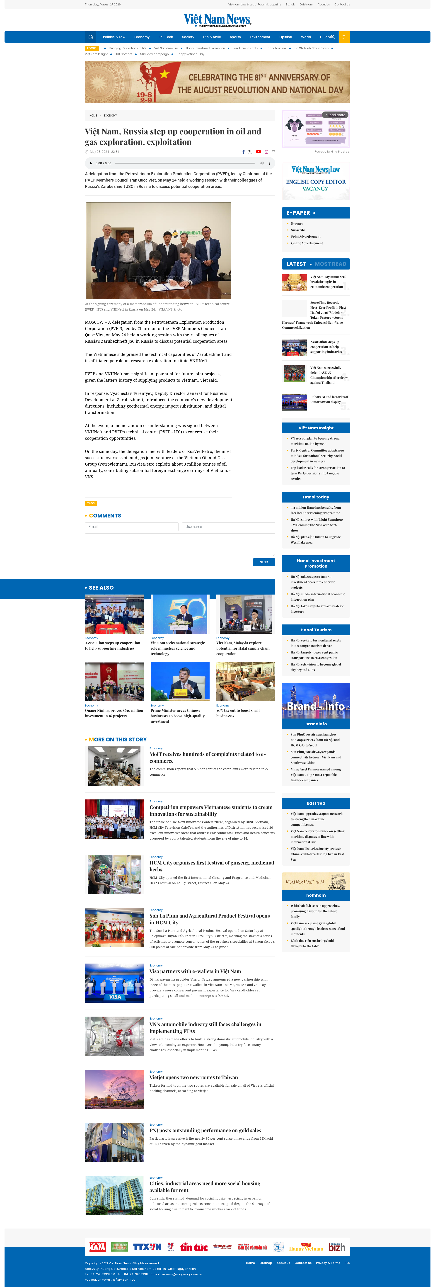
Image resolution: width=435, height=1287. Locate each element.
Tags (91, 503)
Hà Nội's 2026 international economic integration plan (318, 597)
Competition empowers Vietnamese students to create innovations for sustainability (211, 810)
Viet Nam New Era (166, 48)
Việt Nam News (217, 20)
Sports (235, 37)
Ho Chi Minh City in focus (312, 48)
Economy (142, 37)
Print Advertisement (306, 236)
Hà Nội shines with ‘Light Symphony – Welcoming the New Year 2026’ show (317, 524)
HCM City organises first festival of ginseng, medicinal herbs (212, 866)
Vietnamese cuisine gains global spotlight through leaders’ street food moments (318, 928)
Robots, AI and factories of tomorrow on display (329, 399)
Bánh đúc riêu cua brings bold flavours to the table (312, 943)
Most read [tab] (330, 264)
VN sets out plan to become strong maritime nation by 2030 (315, 441)
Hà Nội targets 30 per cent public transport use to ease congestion (314, 655)
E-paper (298, 213)
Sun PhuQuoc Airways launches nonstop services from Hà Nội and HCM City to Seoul (315, 739)
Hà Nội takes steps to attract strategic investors (317, 609)
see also (101, 588)
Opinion (285, 37)
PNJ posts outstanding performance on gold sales (205, 1130)
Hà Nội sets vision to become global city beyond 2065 (316, 667)
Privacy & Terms (328, 1263)
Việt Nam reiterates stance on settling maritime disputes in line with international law (318, 836)
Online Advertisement (307, 243)
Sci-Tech (166, 37)
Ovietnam (306, 4)
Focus (92, 48)
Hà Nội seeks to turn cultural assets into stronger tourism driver (316, 643)
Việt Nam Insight (96, 54)
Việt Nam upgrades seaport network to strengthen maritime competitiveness (317, 819)
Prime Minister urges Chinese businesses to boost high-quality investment (178, 716)
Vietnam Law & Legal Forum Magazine (254, 4)
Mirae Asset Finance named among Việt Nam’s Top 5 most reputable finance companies (316, 774)
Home (93, 115)
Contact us (303, 1263)
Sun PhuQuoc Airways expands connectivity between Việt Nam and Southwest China (316, 757)
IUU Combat (124, 54)
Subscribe (298, 230)
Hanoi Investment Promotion (205, 48)
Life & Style (212, 37)
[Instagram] (266, 152)
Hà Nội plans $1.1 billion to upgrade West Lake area (316, 539)
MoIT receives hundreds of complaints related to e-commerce (208, 757)
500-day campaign (154, 54)
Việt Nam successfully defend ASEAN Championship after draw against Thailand (329, 375)
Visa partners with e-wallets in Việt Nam (195, 971)
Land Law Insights (245, 48)
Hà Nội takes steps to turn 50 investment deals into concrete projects (313, 582)
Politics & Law (114, 37)
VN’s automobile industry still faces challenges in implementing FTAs (205, 1027)
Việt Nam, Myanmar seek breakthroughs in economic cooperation (328, 281)
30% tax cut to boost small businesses (238, 713)
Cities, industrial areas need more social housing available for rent (205, 1186)
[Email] (273, 151)
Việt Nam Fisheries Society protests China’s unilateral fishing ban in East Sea (317, 854)
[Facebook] (243, 152)
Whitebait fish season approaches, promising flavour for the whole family (315, 911)
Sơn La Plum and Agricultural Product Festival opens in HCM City (210, 919)
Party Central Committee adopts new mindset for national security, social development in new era (317, 455)
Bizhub (290, 4)
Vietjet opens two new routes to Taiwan (194, 1077)
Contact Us (342, 4)
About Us (324, 4)
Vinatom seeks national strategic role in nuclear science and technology (178, 648)
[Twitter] (250, 152)
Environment (260, 37)
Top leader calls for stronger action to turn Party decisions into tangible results (318, 473)
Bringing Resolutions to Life (127, 48)
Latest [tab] (296, 264)
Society (188, 37)
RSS (347, 1263)
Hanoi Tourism (276, 48)
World (306, 37)
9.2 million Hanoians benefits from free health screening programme (316, 510)
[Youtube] (258, 152)
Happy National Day (190, 54)
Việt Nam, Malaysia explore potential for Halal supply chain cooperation (243, 648)
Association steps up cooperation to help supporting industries (112, 645)
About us (283, 1263)
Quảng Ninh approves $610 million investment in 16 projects (114, 713)
